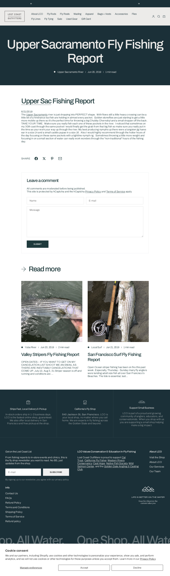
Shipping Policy (14, 512)
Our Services (156, 466)
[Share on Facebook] (36, 159)
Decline (137, 567)
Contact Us (11, 493)
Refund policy (13, 521)
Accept (84, 567)
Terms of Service (115, 191)
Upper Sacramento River (70, 72)
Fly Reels (65, 14)
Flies (134, 14)
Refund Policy (13, 502)
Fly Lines (35, 19)
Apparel (89, 14)
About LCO (37, 14)
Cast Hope (99, 463)
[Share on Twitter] (44, 159)
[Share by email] (60, 159)
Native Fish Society (116, 463)
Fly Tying (48, 19)
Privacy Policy (148, 559)
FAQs (8, 498)
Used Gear (72, 19)
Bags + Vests (104, 14)
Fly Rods (51, 14)
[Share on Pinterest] (52, 159)
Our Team (155, 471)
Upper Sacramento (37, 114)
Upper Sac (36, 101)
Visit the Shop (157, 457)
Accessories (121, 14)
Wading (77, 14)
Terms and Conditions (17, 507)
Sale (59, 19)
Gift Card (86, 19)
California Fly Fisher (95, 460)
